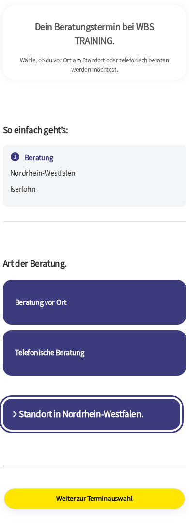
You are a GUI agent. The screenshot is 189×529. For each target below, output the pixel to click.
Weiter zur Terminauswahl (94, 498)
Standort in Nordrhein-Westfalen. (81, 414)
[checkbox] (94, 302)
